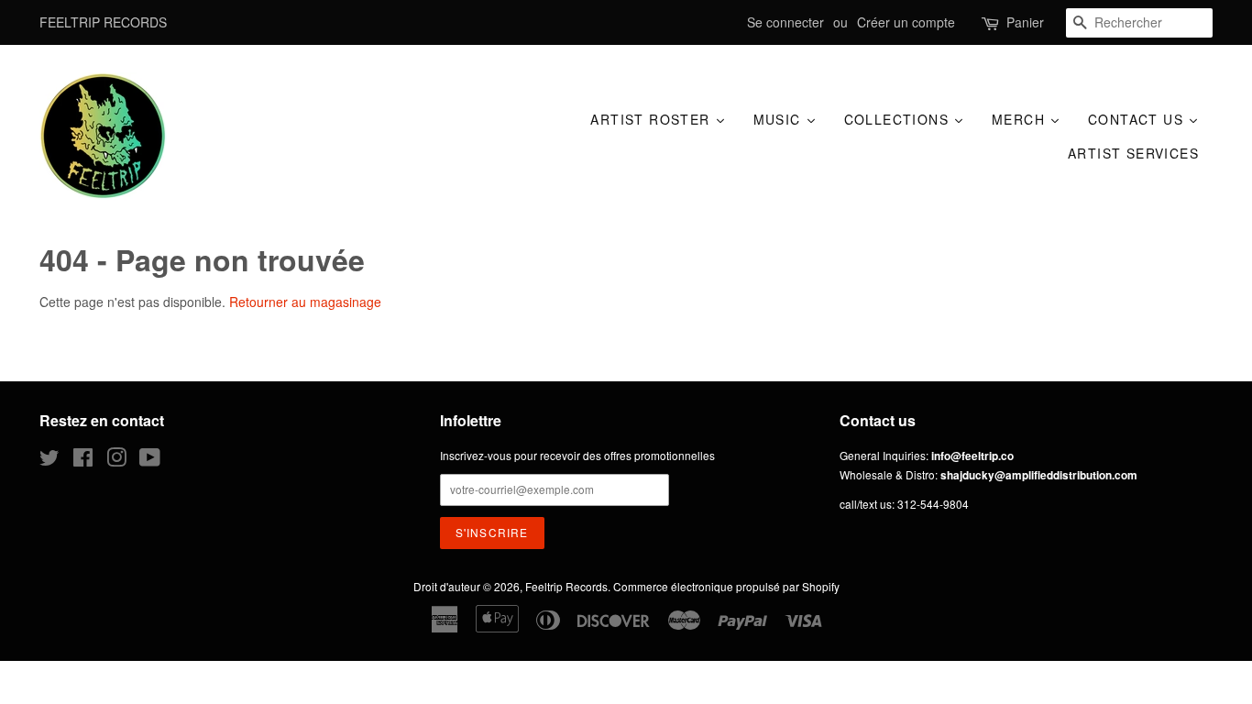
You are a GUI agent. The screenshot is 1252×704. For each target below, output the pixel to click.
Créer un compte (906, 22)
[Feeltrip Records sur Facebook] (82, 460)
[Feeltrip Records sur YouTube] (149, 460)
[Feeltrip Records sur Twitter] (49, 460)
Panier (1025, 22)
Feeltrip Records (566, 586)
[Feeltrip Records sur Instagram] (116, 460)
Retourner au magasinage (305, 301)
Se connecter (785, 22)
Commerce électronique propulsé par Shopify (726, 586)
